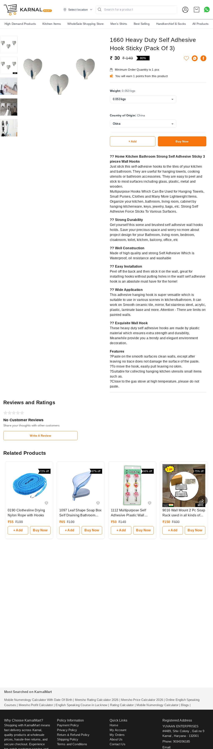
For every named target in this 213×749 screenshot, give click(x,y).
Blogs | (186, 705)
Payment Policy (68, 725)
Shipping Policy (67, 739)
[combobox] (143, 99)
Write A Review (40, 435)
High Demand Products (20, 23)
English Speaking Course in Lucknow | (82, 705)
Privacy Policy (67, 730)
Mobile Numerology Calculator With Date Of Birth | (39, 700)
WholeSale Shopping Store (85, 23)
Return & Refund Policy (73, 735)
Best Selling (142, 23)
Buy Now (182, 141)
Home (114, 725)
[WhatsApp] (195, 58)
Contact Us (117, 744)
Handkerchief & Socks (171, 23)
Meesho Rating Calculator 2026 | (97, 700)
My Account (118, 730)
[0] (196, 9)
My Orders (117, 735)
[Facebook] (203, 58)
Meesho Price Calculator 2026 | (143, 700)
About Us (116, 739)
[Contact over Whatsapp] (207, 9)
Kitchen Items (51, 23)
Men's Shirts (118, 23)
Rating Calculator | (123, 705)
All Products (200, 23)
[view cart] (196, 9)
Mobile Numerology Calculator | (158, 705)
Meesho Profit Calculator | (37, 705)
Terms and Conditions (72, 744)
